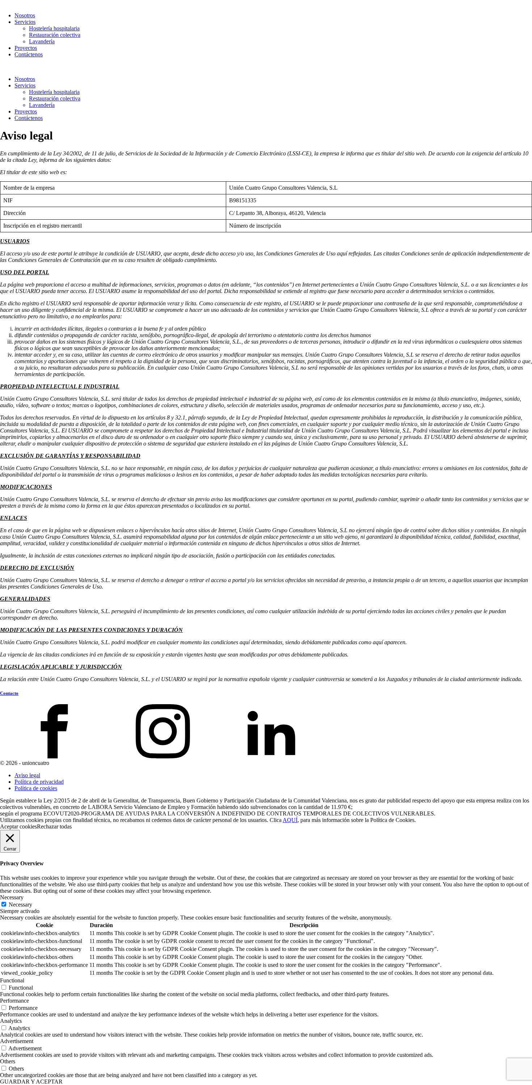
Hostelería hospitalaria (54, 28)
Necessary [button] (12, 897)
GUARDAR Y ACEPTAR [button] (31, 1081)
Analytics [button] (11, 1021)
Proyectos (25, 48)
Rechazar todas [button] (54, 826)
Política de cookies (35, 788)
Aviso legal (27, 775)
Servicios (24, 22)
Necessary (20, 904)
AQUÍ (290, 820)
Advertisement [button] (16, 1041)
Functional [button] (12, 980)
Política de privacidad (39, 782)
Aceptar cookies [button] (18, 826)
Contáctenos (28, 54)
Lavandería (42, 41)
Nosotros (24, 15)
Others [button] (7, 1061)
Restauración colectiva (54, 35)
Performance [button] (14, 1001)
